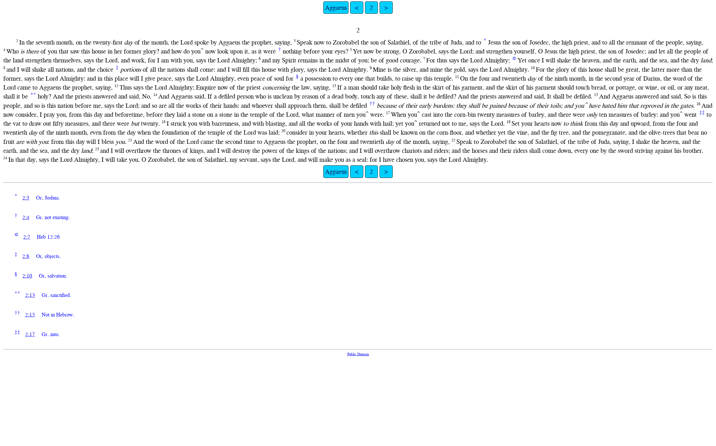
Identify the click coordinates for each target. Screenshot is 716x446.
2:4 (25, 217)
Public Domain (358, 354)
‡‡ (702, 112)
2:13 (30, 295)
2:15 (30, 315)
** (33, 94)
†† (372, 103)
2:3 (25, 198)
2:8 (25, 256)
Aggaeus (336, 7)
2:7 (26, 237)
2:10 (27, 276)
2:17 (30, 334)
